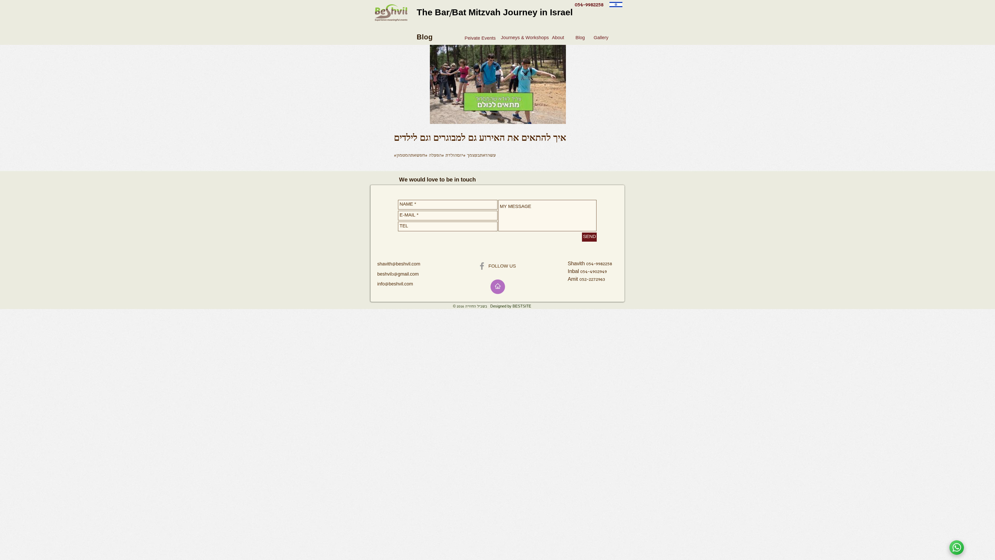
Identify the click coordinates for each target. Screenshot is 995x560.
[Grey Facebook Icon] (482, 266)
